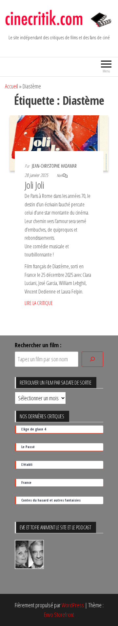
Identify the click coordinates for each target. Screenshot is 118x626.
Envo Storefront (59, 614)
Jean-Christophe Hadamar (54, 166)
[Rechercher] (92, 359)
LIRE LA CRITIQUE (39, 303)
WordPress (73, 605)
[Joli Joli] (59, 142)
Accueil (11, 86)
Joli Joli (34, 185)
